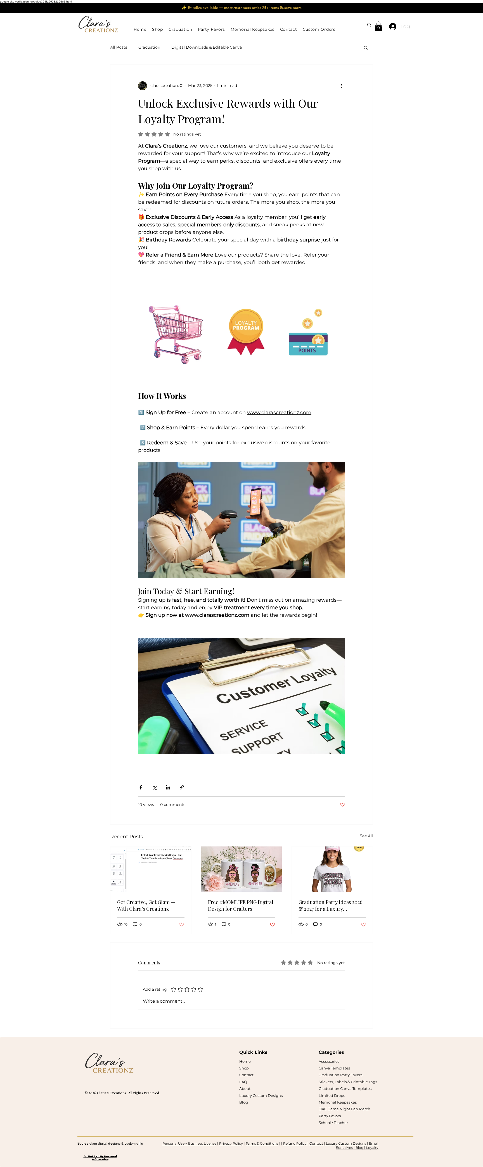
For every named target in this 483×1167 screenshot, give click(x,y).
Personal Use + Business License (189, 1143)
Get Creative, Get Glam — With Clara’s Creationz (146, 905)
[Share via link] (181, 787)
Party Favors (330, 1116)
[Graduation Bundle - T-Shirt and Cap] (332, 869)
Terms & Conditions (262, 1143)
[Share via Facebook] (140, 787)
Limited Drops (332, 1095)
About (244, 1088)
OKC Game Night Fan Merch (344, 1109)
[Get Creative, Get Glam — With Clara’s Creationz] (150, 869)
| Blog (359, 1147)
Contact (246, 1075)
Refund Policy (295, 1143)
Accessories (329, 1061)
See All (366, 835)
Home (245, 1061)
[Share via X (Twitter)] (154, 787)
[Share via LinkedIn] (168, 787)
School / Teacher (333, 1122)
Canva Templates (334, 1068)
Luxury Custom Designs (261, 1095)
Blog (243, 1102)
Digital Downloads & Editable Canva (206, 47)
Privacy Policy (231, 1143)
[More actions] (341, 85)
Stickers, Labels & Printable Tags (348, 1082)
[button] (157, 29)
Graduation (149, 47)
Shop (244, 1068)
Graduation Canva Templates (345, 1088)
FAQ (243, 1082)
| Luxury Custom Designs (345, 1143)
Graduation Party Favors (340, 1075)
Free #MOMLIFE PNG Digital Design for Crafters (240, 905)
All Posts (118, 47)
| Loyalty (371, 1147)
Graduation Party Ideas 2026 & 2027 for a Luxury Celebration (330, 905)
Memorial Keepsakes (338, 1102)
